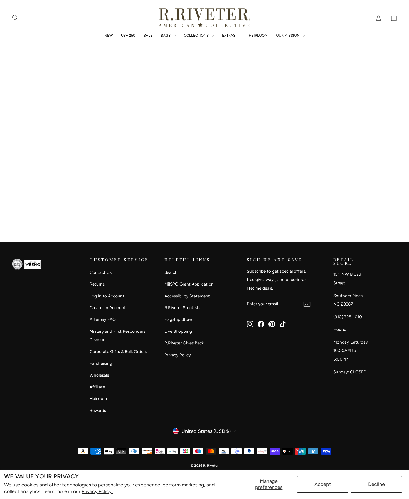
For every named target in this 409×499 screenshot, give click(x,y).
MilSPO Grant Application (189, 284)
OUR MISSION (288, 35)
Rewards (98, 410)
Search (171, 272)
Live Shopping (178, 331)
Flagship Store (178, 319)
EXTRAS (229, 35)
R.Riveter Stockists (182, 307)
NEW (108, 35)
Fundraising (101, 363)
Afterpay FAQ (103, 319)
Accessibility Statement (187, 296)
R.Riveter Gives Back (184, 343)
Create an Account (108, 307)
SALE (148, 35)
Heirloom (98, 398)
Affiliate (97, 386)
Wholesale (99, 375)
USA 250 (128, 35)
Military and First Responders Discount (117, 335)
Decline (376, 484)
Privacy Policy (177, 355)
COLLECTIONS (197, 35)
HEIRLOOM (258, 35)
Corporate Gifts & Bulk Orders (118, 351)
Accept (322, 484)
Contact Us (101, 272)
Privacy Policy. (97, 491)
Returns (97, 284)
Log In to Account (107, 296)
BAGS (166, 35)
